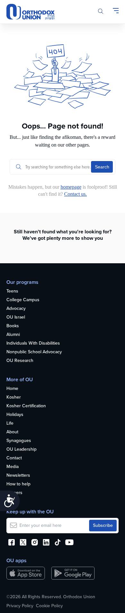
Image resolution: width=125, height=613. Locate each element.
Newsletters (18, 476)
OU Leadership (21, 449)
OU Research (19, 361)
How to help (18, 484)
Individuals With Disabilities (33, 343)
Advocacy (16, 309)
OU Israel (15, 317)
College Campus (22, 300)
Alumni (13, 335)
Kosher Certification (26, 406)
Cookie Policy (49, 606)
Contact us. (75, 194)
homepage (71, 187)
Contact (14, 458)
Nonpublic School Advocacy (34, 352)
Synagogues (18, 441)
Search (102, 166)
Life (9, 423)
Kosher (13, 397)
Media (12, 467)
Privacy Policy (19, 606)
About (12, 432)
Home (12, 389)
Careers (14, 493)
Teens (12, 291)
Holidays (14, 415)
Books (12, 326)
